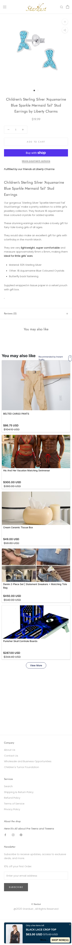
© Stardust (36, 904)
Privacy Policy (12, 809)
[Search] (61, 6)
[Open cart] (67, 6)
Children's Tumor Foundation (21, 767)
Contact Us (11, 755)
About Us (9, 750)
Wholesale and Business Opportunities (27, 761)
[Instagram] (13, 835)
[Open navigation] (4, 6)
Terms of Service (14, 803)
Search (8, 786)
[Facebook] (5, 835)
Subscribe (16, 887)
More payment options (36, 161)
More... (44, 940)
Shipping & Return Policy (18, 792)
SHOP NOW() (60, 940)
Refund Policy (12, 797)
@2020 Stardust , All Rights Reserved (36, 909)
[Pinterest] (21, 835)
